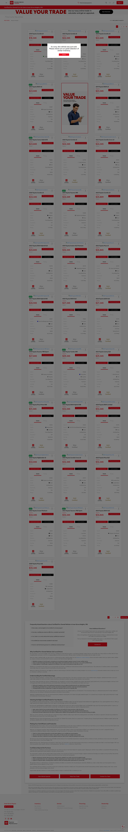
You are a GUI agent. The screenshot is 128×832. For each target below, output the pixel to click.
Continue (64, 54)
